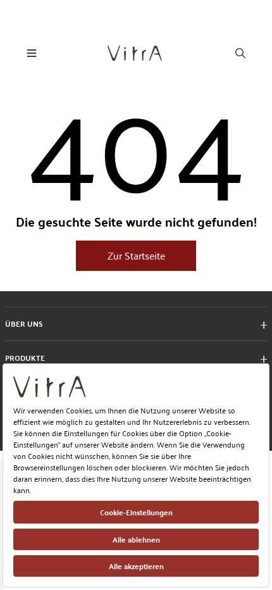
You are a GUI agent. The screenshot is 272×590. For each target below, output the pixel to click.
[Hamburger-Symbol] (31, 53)
